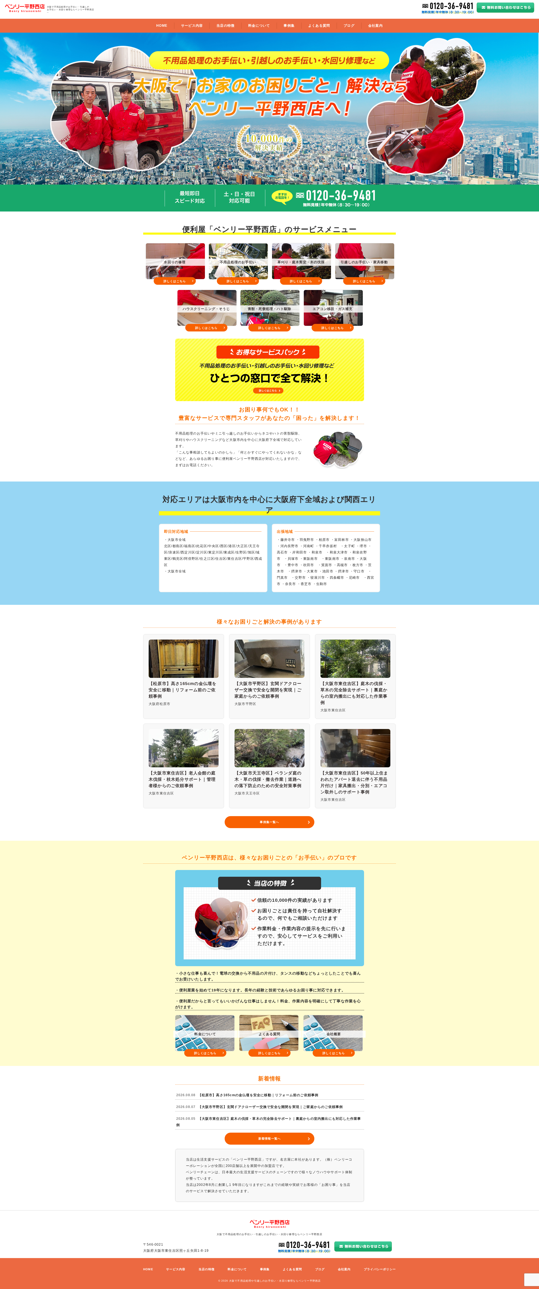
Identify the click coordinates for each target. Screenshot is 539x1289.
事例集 (289, 25)
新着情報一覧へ (269, 1138)
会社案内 (375, 25)
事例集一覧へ (269, 822)
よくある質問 (319, 25)
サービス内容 (192, 25)
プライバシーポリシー (380, 1269)
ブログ (349, 25)
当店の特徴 (225, 25)
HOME (161, 25)
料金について (259, 25)
